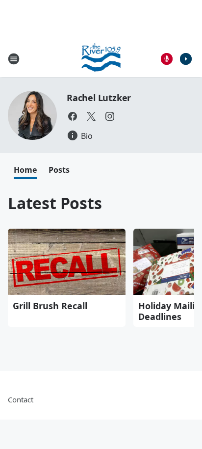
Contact (20, 399)
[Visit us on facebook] (72, 116)
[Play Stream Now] (186, 59)
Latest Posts (55, 202)
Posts (59, 169)
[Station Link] (101, 59)
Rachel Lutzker (99, 98)
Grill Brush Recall (50, 305)
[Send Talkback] (167, 59)
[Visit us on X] (91, 116)
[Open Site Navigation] (14, 59)
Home (25, 169)
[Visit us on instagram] (110, 116)
